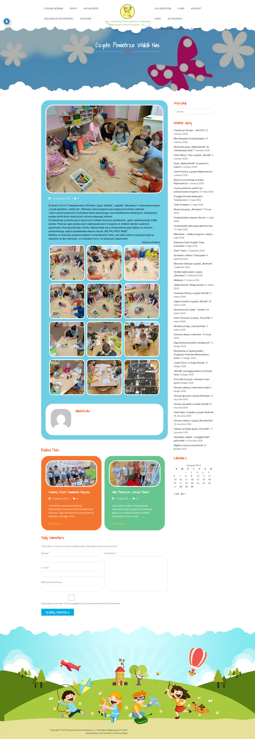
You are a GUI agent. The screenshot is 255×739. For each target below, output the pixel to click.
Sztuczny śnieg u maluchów (187, 334)
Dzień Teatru (180, 250)
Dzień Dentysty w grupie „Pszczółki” (192, 318)
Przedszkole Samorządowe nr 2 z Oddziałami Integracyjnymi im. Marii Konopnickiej (97, 731)
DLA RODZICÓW (163, 8)
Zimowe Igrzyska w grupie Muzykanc (192, 395)
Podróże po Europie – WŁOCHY (189, 130)
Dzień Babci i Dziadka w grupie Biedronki (193, 412)
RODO (158, 18)
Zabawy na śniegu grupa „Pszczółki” (192, 428)
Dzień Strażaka (181, 204)
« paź (176, 493)
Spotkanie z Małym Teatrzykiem (190, 255)
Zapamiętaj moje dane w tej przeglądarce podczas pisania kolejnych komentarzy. (80, 603)
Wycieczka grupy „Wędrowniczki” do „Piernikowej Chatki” (191, 148)
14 (180, 479)
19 (209, 479)
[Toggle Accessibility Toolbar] (6, 21)
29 (186, 486)
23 (192, 483)
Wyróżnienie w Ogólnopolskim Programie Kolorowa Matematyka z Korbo (191, 354)
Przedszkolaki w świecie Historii (189, 217)
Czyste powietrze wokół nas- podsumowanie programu (188, 189)
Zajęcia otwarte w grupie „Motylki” (191, 301)
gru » (183, 493)
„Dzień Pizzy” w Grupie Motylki (189, 362)
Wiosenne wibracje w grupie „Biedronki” (193, 263)
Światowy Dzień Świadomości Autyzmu (69, 492)
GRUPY (73, 8)
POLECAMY (85, 18)
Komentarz (110, 553)
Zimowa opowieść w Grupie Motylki (191, 404)
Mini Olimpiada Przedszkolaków (189, 138)
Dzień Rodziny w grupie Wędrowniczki (192, 171)
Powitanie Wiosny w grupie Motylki (191, 293)
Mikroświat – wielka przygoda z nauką (192, 234)
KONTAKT (196, 8)
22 (186, 483)
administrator (83, 411)
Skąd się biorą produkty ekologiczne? (192, 342)
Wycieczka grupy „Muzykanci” (188, 209)
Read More (55, 523)
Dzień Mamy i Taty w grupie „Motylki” (192, 155)
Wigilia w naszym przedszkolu (188, 445)
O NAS (181, 8)
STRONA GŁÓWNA (53, 8)
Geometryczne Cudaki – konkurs (189, 309)
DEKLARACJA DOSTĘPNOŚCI (58, 18)
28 (180, 486)
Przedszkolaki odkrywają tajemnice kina (193, 226)
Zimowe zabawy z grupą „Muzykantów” (193, 420)
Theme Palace (121, 733)
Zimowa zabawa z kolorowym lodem (192, 387)
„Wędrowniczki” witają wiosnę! (189, 285)
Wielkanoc (179, 280)
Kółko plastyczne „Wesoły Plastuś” (130, 492)
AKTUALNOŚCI (91, 8)
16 (192, 479)
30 (192, 486)
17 (198, 479)
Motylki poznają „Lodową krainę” (190, 326)
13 (175, 479)
